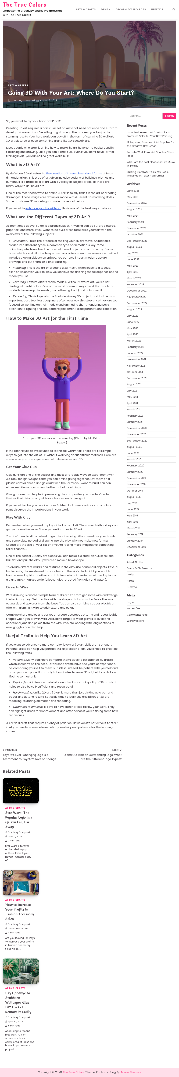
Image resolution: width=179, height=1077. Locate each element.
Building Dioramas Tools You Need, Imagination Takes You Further (148, 173)
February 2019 (135, 534)
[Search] (173, 9)
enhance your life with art (43, 208)
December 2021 (136, 359)
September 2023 (137, 241)
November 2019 (136, 484)
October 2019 (135, 490)
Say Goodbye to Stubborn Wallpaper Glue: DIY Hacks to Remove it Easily (18, 1002)
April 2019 (132, 522)
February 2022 (135, 347)
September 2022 (137, 303)
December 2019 (136, 478)
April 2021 (132, 403)
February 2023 (135, 284)
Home (130, 580)
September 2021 (136, 378)
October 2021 (135, 372)
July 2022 (132, 315)
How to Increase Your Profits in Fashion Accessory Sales (19, 911)
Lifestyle (157, 9)
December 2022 (136, 290)
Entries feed (134, 608)
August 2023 (134, 247)
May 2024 (133, 215)
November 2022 (136, 297)
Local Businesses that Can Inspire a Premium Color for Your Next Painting (149, 134)
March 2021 (133, 409)
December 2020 (137, 428)
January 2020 (135, 472)
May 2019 (132, 515)
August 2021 (134, 384)
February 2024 (135, 222)
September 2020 (137, 440)
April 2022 (132, 334)
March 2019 (134, 528)
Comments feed (137, 614)
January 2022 (135, 353)
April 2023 (132, 272)
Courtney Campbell (23, 100)
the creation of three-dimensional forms (74, 173)
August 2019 (134, 497)
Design (105, 9)
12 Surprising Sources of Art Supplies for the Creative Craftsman (150, 144)
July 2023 (132, 253)
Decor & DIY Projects (131, 9)
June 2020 (133, 453)
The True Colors (24, 5)
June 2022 (133, 322)
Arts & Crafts (86, 9)
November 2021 (136, 365)
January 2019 (135, 540)
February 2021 (135, 415)
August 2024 (134, 209)
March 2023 (134, 278)
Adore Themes (130, 1072)
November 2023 (136, 228)
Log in (130, 602)
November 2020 (136, 434)
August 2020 (134, 447)
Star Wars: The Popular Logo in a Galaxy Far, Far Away (18, 819)
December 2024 (137, 203)
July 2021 (132, 390)
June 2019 (133, 509)
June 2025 (133, 191)
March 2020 (134, 459)
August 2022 (134, 309)
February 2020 (135, 465)
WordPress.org (135, 621)
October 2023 (135, 234)
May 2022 (132, 328)
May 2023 (132, 265)
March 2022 (134, 340)
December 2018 (136, 547)
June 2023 (133, 259)
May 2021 (132, 397)
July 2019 (132, 503)
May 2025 (132, 197)
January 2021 (134, 422)
